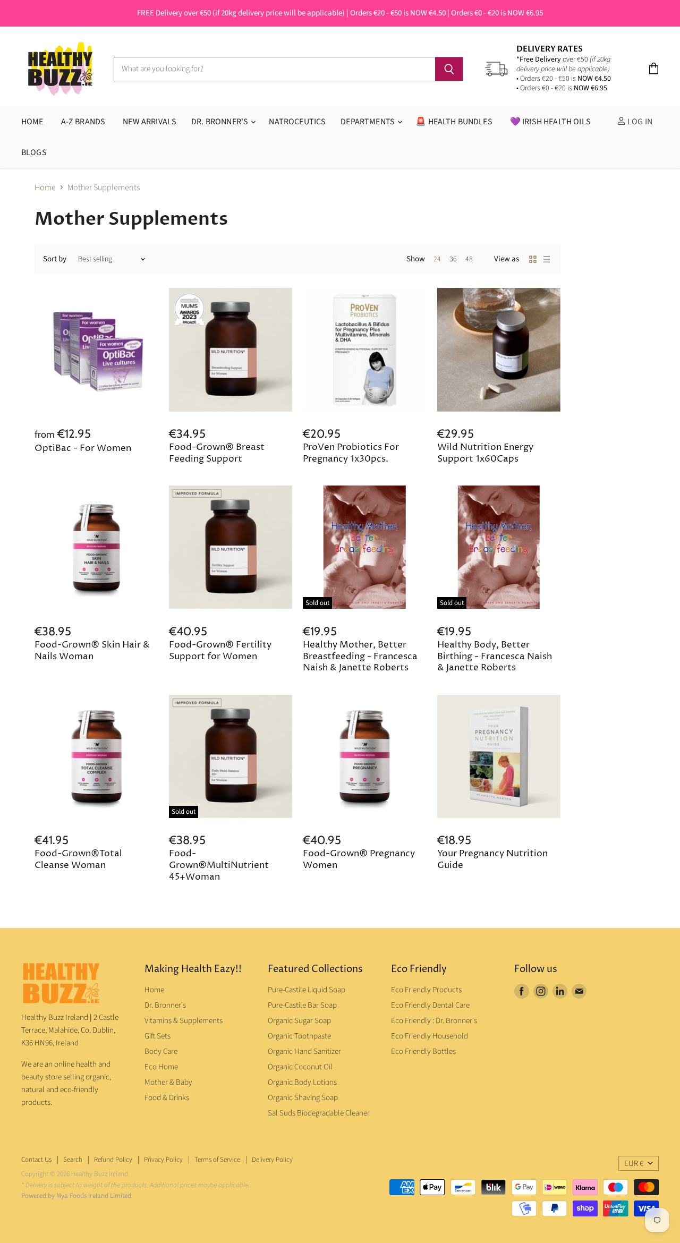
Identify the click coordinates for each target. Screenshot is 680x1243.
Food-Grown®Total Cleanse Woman (78, 860)
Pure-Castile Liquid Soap (306, 989)
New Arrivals (149, 121)
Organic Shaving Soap (303, 1097)
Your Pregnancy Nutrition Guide (492, 860)
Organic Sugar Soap (299, 1020)
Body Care (160, 1051)
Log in (639, 121)
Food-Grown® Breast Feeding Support (217, 453)
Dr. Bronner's (220, 121)
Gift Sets (157, 1036)
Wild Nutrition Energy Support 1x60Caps (485, 453)
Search (72, 1159)
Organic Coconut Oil (300, 1066)
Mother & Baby (168, 1082)
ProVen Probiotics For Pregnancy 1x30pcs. (351, 453)
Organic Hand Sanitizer (304, 1051)
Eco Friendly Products (426, 989)
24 (437, 259)
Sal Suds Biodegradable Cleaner (319, 1113)
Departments (368, 121)
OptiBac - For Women (83, 448)
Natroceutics (297, 121)
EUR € (633, 1163)
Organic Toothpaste (299, 1036)
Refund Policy (113, 1159)
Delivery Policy (272, 1159)
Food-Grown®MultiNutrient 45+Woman (219, 865)
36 (453, 259)
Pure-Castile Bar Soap (302, 1005)
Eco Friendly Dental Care (430, 1005)
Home (45, 187)
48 (469, 259)
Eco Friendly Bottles (423, 1051)
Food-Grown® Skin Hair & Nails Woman (92, 651)
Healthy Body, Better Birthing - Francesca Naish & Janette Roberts (494, 657)
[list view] (546, 259)
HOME (32, 121)
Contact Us (36, 1159)
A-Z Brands (83, 121)
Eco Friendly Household (429, 1036)
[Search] (449, 69)
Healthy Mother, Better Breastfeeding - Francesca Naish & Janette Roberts (360, 657)
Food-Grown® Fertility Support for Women (220, 651)
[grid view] (533, 259)
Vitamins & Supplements (183, 1020)
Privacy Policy (163, 1159)
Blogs (34, 152)
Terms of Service (217, 1159)
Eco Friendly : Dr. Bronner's (434, 1020)
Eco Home (161, 1066)
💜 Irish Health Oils (550, 121)
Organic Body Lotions (302, 1082)
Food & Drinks (166, 1097)
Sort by (54, 258)
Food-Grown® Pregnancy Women (359, 860)
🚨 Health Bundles (453, 121)
